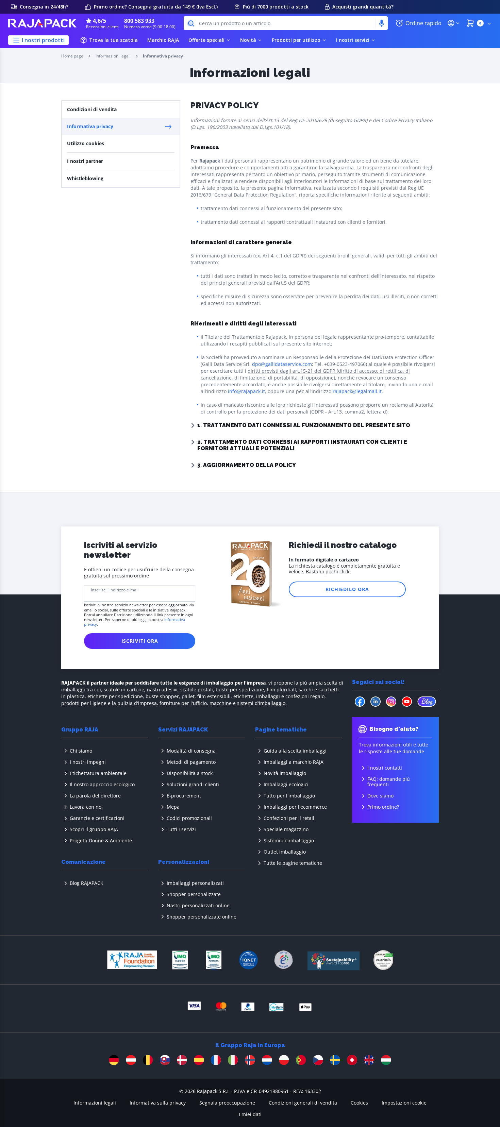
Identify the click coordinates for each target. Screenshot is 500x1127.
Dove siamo (380, 795)
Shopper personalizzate (194, 894)
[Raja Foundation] (132, 960)
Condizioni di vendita (92, 109)
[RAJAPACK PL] (284, 1060)
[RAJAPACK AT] (131, 1060)
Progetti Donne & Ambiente (101, 840)
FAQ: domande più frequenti (388, 782)
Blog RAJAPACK (86, 883)
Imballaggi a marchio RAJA (293, 762)
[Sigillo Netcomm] (283, 960)
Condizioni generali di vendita (303, 1102)
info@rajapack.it (246, 391)
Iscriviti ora (139, 641)
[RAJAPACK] (43, 23)
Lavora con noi (86, 807)
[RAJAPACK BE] (148, 1060)
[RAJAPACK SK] (165, 1060)
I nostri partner (85, 161)
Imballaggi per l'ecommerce (295, 807)
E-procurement (184, 795)
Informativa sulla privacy (158, 1102)
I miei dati (250, 1114)
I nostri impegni (88, 762)
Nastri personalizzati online (198, 905)
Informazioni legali (113, 56)
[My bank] (305, 1005)
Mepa (173, 807)
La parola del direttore (95, 795)
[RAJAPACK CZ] (318, 1060)
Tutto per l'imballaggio (289, 795)
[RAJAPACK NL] (267, 1060)
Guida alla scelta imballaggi (295, 750)
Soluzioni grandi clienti (193, 784)
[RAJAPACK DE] (114, 1060)
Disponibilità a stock (190, 773)
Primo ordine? (383, 807)
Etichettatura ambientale (98, 773)
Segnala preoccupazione (227, 1102)
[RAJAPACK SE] (335, 1060)
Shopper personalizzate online (201, 916)
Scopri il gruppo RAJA (94, 829)
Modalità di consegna (191, 750)
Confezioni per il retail (289, 818)
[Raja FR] (216, 1060)
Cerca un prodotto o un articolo (234, 23)
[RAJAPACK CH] (352, 1060)
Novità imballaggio (285, 773)
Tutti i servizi (181, 829)
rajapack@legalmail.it (357, 391)
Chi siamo (81, 750)
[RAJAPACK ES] (199, 1060)
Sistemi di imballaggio (289, 840)
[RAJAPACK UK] (369, 1060)
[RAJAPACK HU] (386, 1060)
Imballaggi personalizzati (195, 883)
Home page (72, 56)
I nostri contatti (384, 767)
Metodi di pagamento (191, 762)
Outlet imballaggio (285, 851)
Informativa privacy (90, 126)
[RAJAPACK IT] (233, 1060)
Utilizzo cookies (85, 143)
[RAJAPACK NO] (250, 1060)
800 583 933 (139, 20)
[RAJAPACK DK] (182, 1060)
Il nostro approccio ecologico (102, 784)
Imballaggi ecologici (286, 784)
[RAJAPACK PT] (301, 1060)
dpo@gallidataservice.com (282, 364)
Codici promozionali (189, 818)
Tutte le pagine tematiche (293, 863)
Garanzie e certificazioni (97, 818)
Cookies (359, 1102)
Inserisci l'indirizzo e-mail (114, 590)
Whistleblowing (85, 178)
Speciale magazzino (286, 829)
